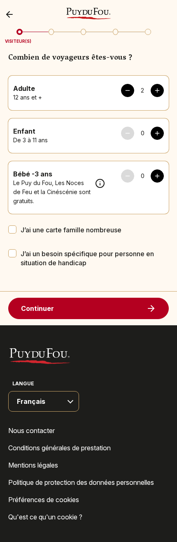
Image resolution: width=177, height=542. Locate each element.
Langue (23, 383)
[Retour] (11, 14)
